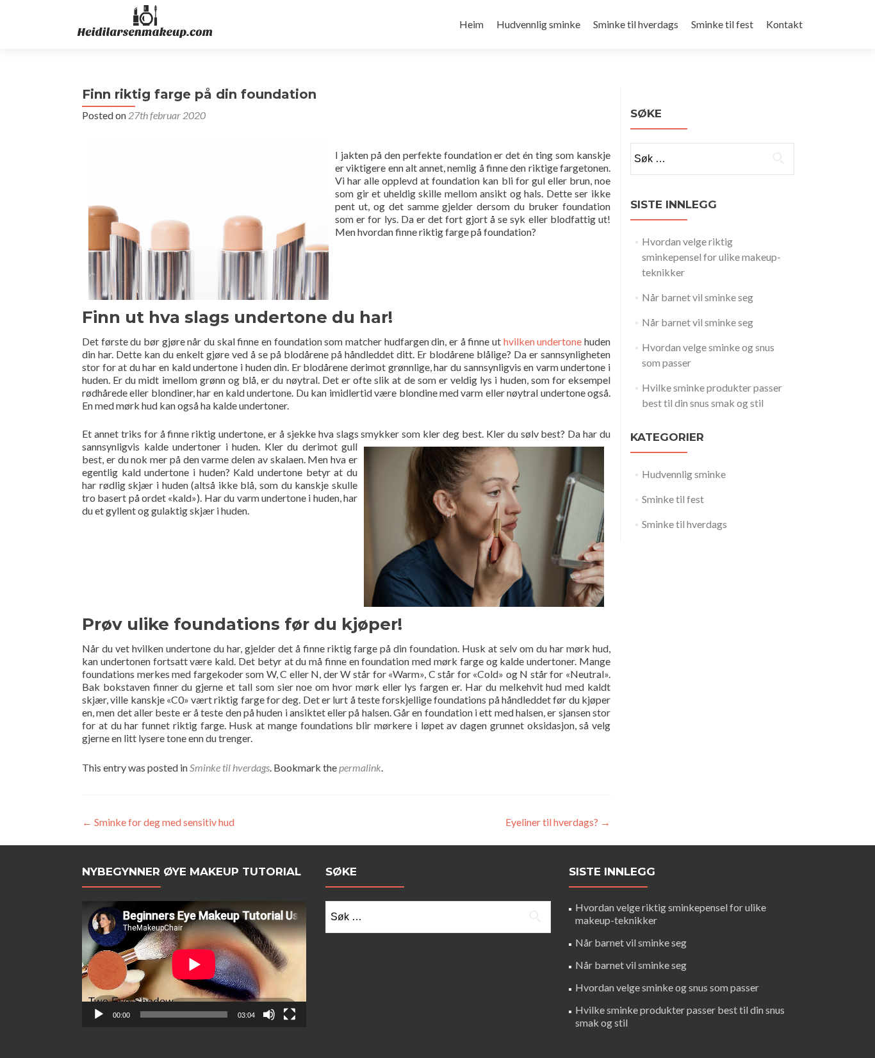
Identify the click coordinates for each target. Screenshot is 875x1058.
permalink (360, 767)
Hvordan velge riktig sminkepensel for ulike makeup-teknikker (711, 256)
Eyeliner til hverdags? (557, 822)
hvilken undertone (542, 341)
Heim (471, 24)
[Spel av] (98, 1014)
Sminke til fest (722, 24)
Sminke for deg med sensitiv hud (158, 822)
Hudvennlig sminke (538, 24)
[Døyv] (269, 1014)
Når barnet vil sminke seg (697, 297)
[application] (194, 964)
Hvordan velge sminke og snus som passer (667, 987)
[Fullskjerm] (289, 1014)
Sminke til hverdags (635, 24)
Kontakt (784, 24)
